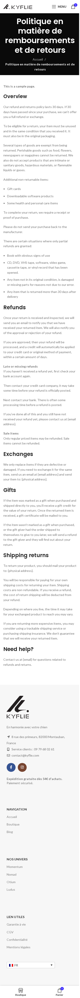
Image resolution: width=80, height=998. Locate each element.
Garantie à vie (16, 924)
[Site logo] (17, 6)
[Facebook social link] (11, 767)
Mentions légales (18, 947)
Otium (11, 882)
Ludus (11, 889)
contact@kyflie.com (25, 755)
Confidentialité (17, 939)
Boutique (13, 824)
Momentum (15, 867)
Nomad (11, 874)
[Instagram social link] (22, 767)
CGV (10, 932)
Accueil (38, 59)
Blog (10, 832)
